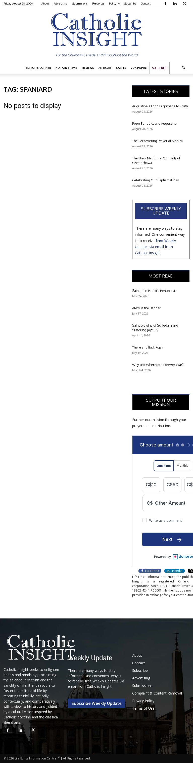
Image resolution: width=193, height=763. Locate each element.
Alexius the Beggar (146, 308)
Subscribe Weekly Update (161, 210)
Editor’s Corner (38, 68)
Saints (121, 68)
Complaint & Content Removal (157, 693)
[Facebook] (166, 3)
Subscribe (130, 3)
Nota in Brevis (66, 68)
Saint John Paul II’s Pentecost (153, 291)
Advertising (61, 3)
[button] (183, 67)
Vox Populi (139, 68)
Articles (105, 68)
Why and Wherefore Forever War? (158, 365)
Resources (98, 3)
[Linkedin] (175, 3)
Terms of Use (143, 708)
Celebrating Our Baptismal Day (155, 180)
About (45, 3)
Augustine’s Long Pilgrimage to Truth (160, 106)
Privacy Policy (143, 700)
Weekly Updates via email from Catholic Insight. (155, 246)
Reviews (88, 68)
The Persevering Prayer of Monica (157, 141)
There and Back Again (148, 347)
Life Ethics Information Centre (35, 758)
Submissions (79, 3)
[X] (185, 3)
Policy (112, 3)
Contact (146, 3)
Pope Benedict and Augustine (154, 123)
